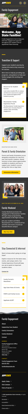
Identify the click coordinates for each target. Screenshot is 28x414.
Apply (6, 381)
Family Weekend (7, 334)
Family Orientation (8, 330)
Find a (7, 388)
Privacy (5, 408)
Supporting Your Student (10, 327)
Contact (4, 337)
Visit (6, 384)
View (4, 354)
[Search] (20, 2)
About (4, 324)
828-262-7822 (5, 363)
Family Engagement (10, 9)
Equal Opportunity (8, 405)
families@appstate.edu (8, 366)
